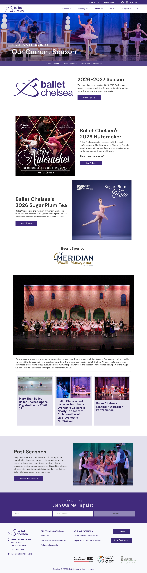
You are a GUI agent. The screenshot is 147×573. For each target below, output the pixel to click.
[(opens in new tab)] (83, 563)
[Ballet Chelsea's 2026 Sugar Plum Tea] (101, 239)
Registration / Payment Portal (87, 540)
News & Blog (108, 2)
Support (125, 8)
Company (81, 8)
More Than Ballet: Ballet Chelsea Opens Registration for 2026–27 (34, 403)
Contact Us (94, 2)
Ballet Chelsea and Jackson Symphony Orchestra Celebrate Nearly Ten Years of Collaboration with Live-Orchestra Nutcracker (71, 411)
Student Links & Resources (86, 535)
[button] (122, 2)
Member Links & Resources (53, 540)
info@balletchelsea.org (21, 554)
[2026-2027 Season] (43, 96)
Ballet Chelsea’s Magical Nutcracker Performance (109, 407)
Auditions (45, 535)
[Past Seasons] (103, 485)
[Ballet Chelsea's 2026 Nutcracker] (45, 175)
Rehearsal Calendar (49, 545)
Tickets (96, 8)
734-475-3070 (18, 549)
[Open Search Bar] (138, 8)
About (111, 8)
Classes (65, 8)
